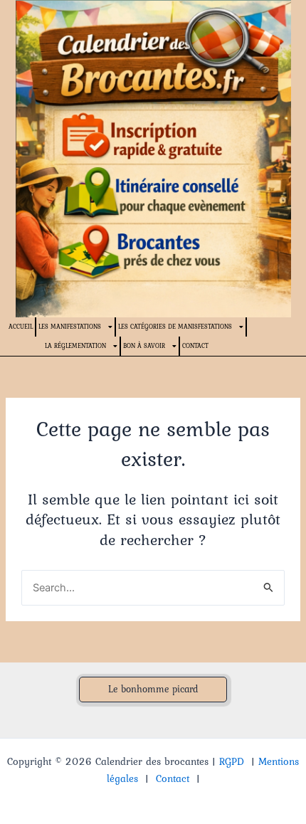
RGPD (231, 761)
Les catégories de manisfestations (175, 326)
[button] (153, 689)
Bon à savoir (144, 345)
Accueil (21, 326)
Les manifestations (69, 326)
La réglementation (75, 345)
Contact (195, 345)
